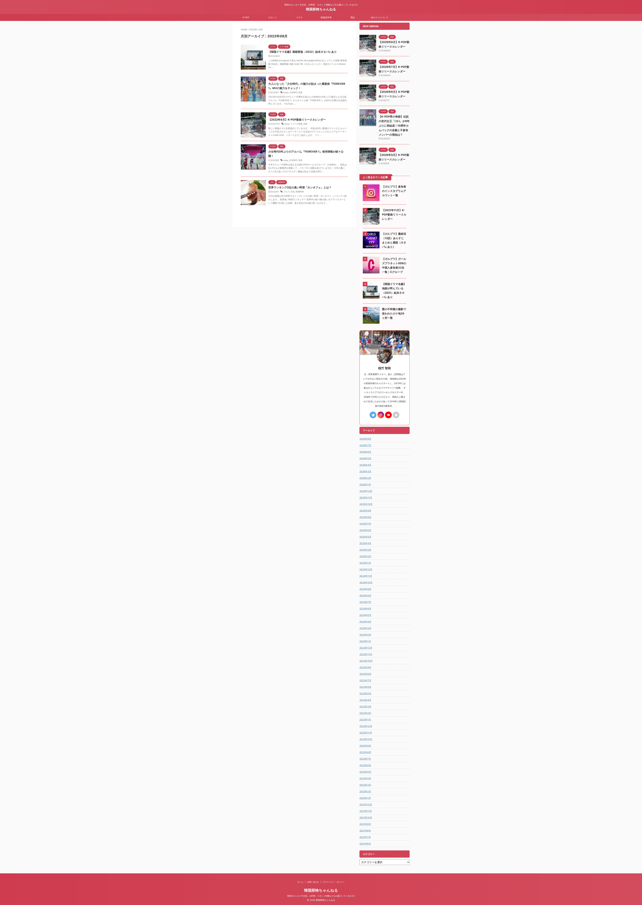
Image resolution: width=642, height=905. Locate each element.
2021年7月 (365, 837)
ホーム (300, 882)
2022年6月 (365, 765)
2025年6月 (365, 530)
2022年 (253, 29)
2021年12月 (365, 804)
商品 (353, 17)
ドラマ (299, 17)
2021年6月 (365, 843)
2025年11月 (365, 497)
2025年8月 (365, 517)
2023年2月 (365, 713)
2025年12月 (365, 491)
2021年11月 (365, 811)
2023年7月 (365, 680)
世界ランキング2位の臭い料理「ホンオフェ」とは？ (300, 187)
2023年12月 (365, 647)
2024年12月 (365, 569)
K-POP (246, 17)
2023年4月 (365, 700)
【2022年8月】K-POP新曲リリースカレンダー (297, 119)
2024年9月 (365, 589)
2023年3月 (365, 706)
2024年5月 (365, 615)
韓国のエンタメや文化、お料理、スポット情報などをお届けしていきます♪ (321, 896)
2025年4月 (365, 543)
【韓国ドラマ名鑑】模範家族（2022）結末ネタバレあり (302, 51)
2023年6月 (365, 686)
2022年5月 (365, 771)
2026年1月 (365, 484)
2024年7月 (365, 602)
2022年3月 (365, 784)
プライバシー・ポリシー (334, 882)
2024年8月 (365, 595)
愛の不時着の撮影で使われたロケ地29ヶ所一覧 (394, 313)
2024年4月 (365, 621)
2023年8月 (365, 673)
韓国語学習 (326, 17)
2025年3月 (365, 549)
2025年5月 (365, 536)
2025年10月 (365, 504)
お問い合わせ (313, 882)
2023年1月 (365, 719)
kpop (286, 92)
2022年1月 (365, 798)
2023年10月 (365, 660)
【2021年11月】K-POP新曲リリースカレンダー (394, 214)
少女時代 (293, 92)
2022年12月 (365, 726)
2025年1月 (365, 562)
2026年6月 (365, 451)
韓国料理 (300, 191)
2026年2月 (365, 478)
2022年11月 (365, 732)
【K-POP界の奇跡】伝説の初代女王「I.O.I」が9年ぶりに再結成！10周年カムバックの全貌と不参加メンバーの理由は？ (394, 125)
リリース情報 (296, 124)
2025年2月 (365, 556)
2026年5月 (365, 458)
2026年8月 (365, 438)
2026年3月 (365, 471)
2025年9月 (365, 510)
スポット (272, 17)
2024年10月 (365, 582)
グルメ (287, 191)
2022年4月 (365, 778)
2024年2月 (365, 634)
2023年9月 (365, 667)
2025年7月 (365, 523)
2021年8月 (365, 830)
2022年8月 (365, 752)
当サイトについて (379, 17)
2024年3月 (365, 628)
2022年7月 (365, 758)
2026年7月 (365, 445)
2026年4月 (365, 464)
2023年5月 (365, 693)
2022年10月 (365, 739)
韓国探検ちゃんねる (321, 9)
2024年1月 (365, 641)
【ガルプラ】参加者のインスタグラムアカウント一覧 (394, 191)
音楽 (300, 92)
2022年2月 (365, 791)
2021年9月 (365, 824)
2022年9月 (365, 745)
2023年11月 (365, 654)
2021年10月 (365, 817)
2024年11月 (365, 575)
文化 (293, 191)
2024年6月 (365, 608)
